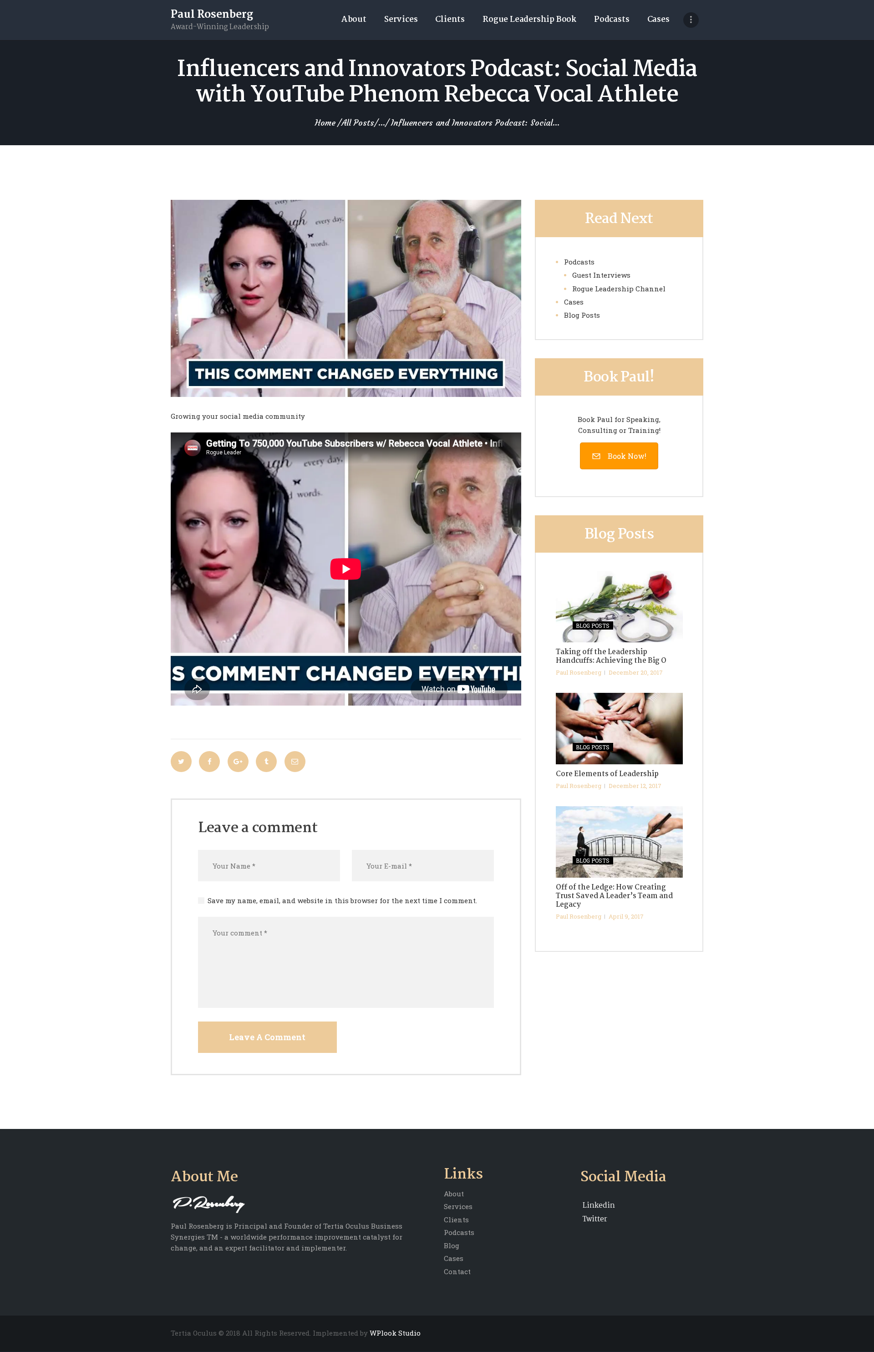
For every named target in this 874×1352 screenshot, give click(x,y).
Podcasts (579, 261)
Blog (451, 1245)
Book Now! (627, 456)
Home (325, 123)
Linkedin (599, 1205)
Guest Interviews (601, 275)
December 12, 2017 (635, 786)
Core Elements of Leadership (607, 774)
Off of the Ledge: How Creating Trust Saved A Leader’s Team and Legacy (614, 896)
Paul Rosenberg (578, 672)
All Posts (357, 122)
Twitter (595, 1219)
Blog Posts (582, 315)
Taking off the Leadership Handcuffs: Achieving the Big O (611, 657)
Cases (574, 301)
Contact (457, 1271)
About (454, 1193)
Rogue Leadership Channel (619, 288)
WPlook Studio (395, 1332)
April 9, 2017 (626, 916)
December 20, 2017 (636, 672)
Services (458, 1206)
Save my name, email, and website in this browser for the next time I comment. (342, 900)
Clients (456, 1219)
